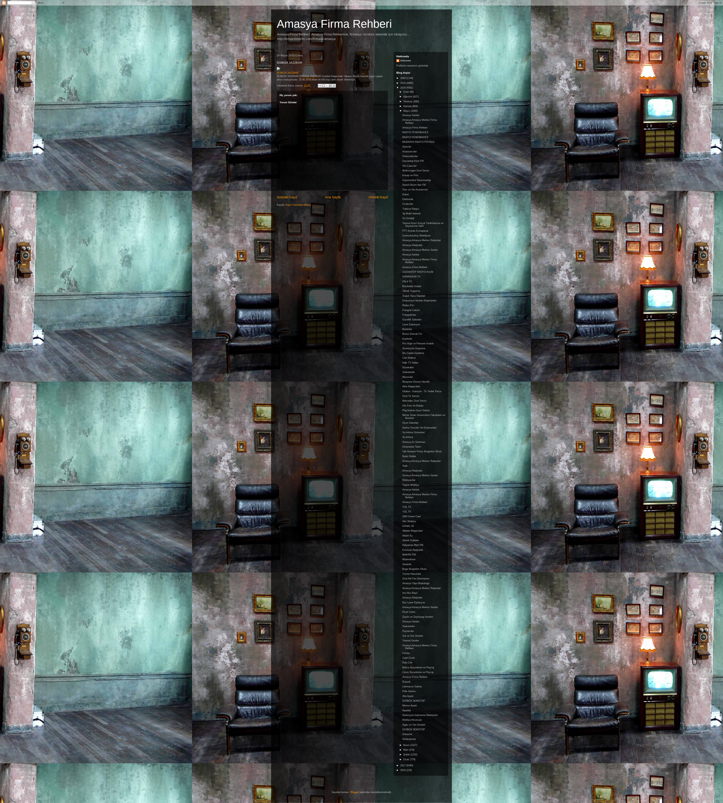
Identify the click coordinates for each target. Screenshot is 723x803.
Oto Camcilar (409, 165)
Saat (404, 465)
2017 (403, 765)
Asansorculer (409, 151)
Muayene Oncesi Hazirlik (416, 381)
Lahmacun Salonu (412, 686)
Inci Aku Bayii (409, 592)
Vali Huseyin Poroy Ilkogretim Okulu (422, 451)
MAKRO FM (409, 554)
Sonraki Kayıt (287, 197)
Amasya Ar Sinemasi (413, 442)
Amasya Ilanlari (410, 115)
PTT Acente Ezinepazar (415, 230)
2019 (403, 83)
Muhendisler (409, 559)
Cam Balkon (409, 357)
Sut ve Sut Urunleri (412, 635)
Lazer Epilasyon (411, 324)
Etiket (405, 194)
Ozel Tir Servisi (410, 396)
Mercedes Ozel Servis (414, 400)
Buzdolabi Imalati (411, 286)
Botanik (406, 681)
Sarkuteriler (408, 372)
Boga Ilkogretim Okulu (414, 569)
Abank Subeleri (410, 540)
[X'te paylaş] (327, 86)
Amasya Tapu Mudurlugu (415, 583)
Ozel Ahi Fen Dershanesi (415, 578)
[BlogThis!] (323, 86)
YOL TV (406, 507)
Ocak (406, 759)
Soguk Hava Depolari (413, 295)
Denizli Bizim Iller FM (414, 184)
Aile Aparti (407, 696)
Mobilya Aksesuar (412, 719)
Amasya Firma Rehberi (334, 24)
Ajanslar (406, 146)
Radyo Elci (408, 305)
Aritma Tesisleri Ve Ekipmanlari (419, 427)
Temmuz (408, 101)
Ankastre (407, 734)
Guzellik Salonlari (411, 319)
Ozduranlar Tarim (411, 446)
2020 (403, 78)
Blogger (354, 792)
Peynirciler (408, 631)
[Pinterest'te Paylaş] (334, 86)
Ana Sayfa (333, 197)
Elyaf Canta (408, 611)
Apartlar (406, 710)
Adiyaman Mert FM (412, 545)
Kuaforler (407, 338)
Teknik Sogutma (411, 291)
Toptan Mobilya (410, 485)
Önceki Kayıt (378, 197)
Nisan (406, 745)
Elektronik (407, 199)
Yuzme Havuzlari (411, 573)
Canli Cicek (408, 657)
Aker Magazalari (411, 386)
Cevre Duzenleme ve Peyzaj (417, 672)
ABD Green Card (411, 516)
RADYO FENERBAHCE (415, 132)
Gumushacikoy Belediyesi (416, 235)
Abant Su (407, 535)
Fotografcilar (409, 314)
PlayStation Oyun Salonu (416, 410)
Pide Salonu (409, 691)
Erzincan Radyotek (412, 550)
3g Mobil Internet (411, 213)
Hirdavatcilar (409, 739)
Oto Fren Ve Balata (412, 405)
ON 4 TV (407, 281)
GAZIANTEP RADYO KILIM (417, 271)
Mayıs (407, 110)
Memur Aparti (409, 705)
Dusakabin (408, 367)
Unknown (405, 60)
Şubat (406, 754)
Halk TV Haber (410, 362)
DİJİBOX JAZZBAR (287, 72)
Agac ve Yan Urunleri (413, 724)
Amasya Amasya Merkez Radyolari (421, 240)
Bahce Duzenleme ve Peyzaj (418, 667)
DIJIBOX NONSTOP (413, 700)
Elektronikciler (410, 156)
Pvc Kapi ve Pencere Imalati (418, 343)
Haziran (407, 106)
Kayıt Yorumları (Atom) (298, 204)
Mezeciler (407, 377)
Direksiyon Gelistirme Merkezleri (420, 715)
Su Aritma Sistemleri (413, 432)
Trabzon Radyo (410, 208)
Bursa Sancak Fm (412, 333)
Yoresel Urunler (410, 640)
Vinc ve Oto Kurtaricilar (415, 189)
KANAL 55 (408, 526)
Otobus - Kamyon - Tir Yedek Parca (421, 391)
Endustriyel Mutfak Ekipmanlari (419, 300)
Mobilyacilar (408, 480)
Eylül (406, 91)
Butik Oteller (409, 456)
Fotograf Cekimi (411, 310)
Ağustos (408, 96)
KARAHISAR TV (411, 276)
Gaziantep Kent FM (413, 161)
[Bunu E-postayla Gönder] (320, 86)
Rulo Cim (407, 662)
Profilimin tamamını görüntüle (412, 65)
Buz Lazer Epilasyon (413, 602)
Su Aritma (407, 437)
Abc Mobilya (409, 521)
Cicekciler (407, 203)
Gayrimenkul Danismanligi (416, 180)
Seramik (406, 564)
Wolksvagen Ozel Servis (415, 170)
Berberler (407, 329)
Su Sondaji (408, 218)
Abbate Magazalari (412, 530)
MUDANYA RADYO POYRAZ (418, 142)
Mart (406, 749)
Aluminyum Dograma (413, 348)
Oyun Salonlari (410, 422)
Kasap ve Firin (410, 175)
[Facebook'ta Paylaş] (330, 86)
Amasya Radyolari (412, 245)
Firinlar (406, 653)
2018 (403, 87)
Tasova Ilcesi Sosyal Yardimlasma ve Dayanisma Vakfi (422, 225)
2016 (403, 770)
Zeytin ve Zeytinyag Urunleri (417, 616)
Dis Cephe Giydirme (413, 353)
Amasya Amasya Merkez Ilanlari (420, 249)
